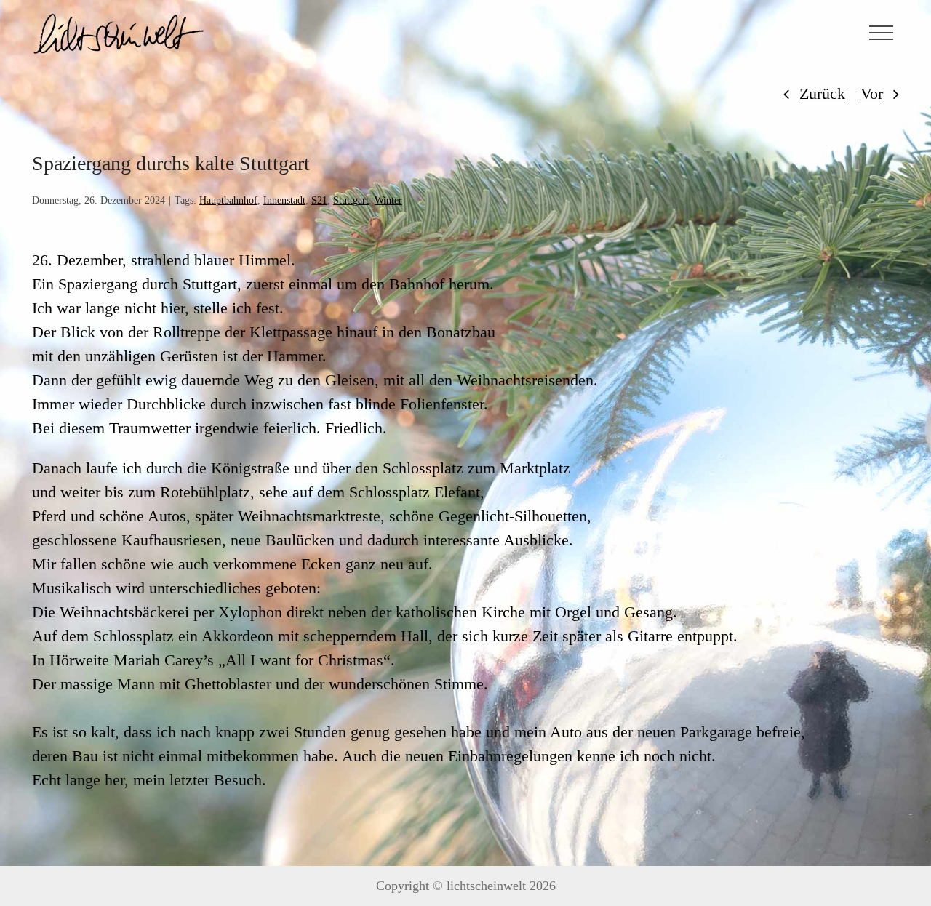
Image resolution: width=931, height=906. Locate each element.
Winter (388, 200)
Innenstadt (284, 200)
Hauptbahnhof (228, 200)
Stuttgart (351, 200)
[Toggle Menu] (881, 32)
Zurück (822, 93)
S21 (319, 200)
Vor (871, 93)
